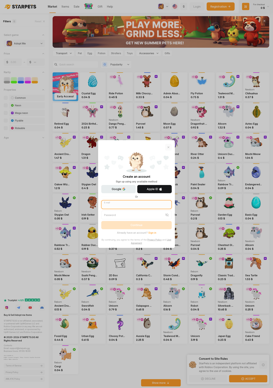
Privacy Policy (154, 239)
